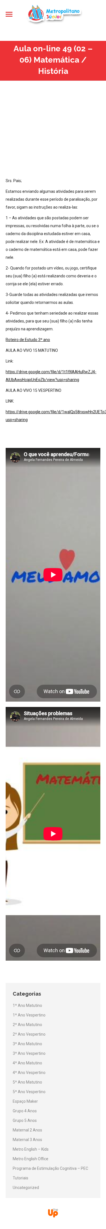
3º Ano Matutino (27, 1044)
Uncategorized (26, 1187)
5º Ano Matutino (27, 1082)
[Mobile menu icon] (9, 14)
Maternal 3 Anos (27, 1139)
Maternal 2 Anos (27, 1130)
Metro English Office (30, 1159)
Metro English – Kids (31, 1149)
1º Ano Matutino (27, 1005)
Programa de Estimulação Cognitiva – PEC (50, 1168)
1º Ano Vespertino (29, 1015)
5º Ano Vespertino (29, 1091)
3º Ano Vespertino (29, 1053)
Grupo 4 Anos (25, 1111)
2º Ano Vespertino (29, 1034)
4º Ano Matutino (27, 1063)
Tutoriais (20, 1178)
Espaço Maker (25, 1101)
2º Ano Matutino (27, 1024)
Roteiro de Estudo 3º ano (28, 339)
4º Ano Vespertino (29, 1072)
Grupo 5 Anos (25, 1120)
